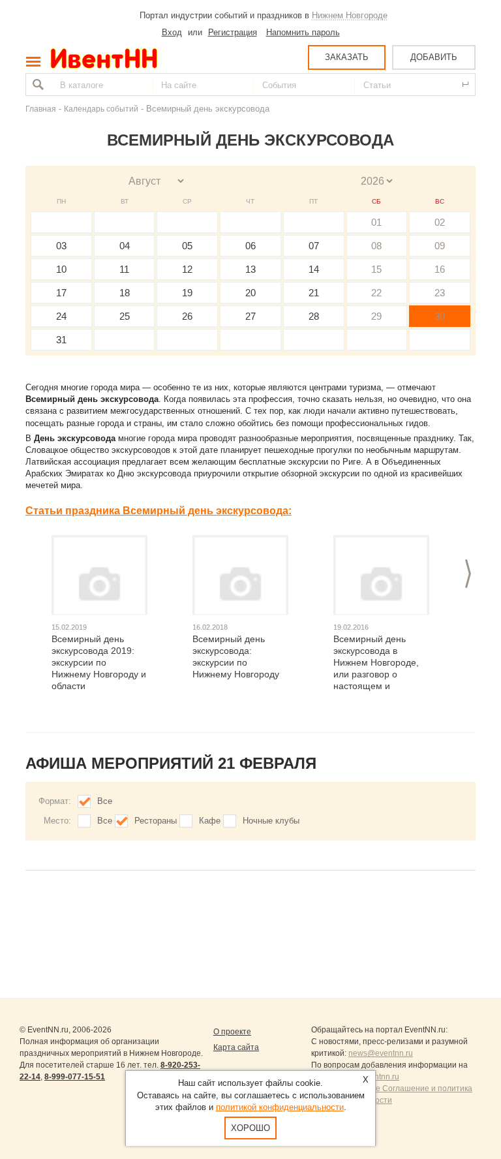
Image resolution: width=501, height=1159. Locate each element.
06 (250, 245)
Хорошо (250, 1128)
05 (187, 245)
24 (61, 316)
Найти (36, 84)
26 (187, 316)
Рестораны (155, 821)
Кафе (209, 821)
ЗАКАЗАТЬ (347, 57)
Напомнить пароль (303, 32)
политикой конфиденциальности (280, 1107)
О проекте (232, 1031)
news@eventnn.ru (380, 1053)
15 (376, 269)
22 (376, 292)
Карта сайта (236, 1047)
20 (250, 292)
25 (124, 316)
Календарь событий (101, 108)
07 (314, 245)
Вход (172, 32)
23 (439, 292)
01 (376, 222)
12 (187, 269)
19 (187, 292)
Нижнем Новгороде (349, 15)
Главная (40, 108)
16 (439, 269)
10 (61, 269)
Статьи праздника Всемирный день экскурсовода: (158, 510)
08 (376, 245)
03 (61, 245)
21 (314, 292)
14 (314, 269)
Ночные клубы (271, 821)
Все (104, 801)
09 (439, 245)
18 (124, 292)
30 (439, 316)
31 (61, 339)
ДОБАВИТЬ (433, 57)
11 (124, 269)
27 (250, 316)
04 (124, 245)
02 (439, 222)
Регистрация (232, 32)
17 (61, 292)
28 (314, 316)
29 (376, 316)
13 (250, 269)
